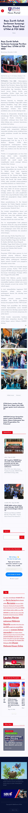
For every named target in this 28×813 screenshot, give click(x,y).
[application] (14, 662)
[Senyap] (20, 666)
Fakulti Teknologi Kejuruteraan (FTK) (10, 607)
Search (7, 531)
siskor (5, 457)
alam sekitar (5, 597)
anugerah (19, 597)
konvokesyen (16, 614)
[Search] (21, 537)
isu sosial (11, 612)
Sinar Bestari (17, 636)
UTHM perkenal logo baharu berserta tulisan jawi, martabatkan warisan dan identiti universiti (13, 741)
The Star (5, 640)
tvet (8, 640)
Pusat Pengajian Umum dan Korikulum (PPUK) (15, 634)
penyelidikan (19, 627)
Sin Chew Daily (16, 638)
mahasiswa (7, 621)
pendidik (6, 627)
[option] (14, 696)
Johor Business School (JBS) (19, 612)
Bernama (11, 603)
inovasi (19, 395)
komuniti (11, 614)
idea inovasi (11, 395)
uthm (10, 643)
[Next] (15, 713)
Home (14, 33)
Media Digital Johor (20, 624)
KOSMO (21, 614)
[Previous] (13, 713)
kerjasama (6, 614)
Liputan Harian (11, 618)
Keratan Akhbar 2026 (11, 733)
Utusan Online (17, 646)
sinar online (9, 638)
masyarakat (13, 624)
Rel (10, 502)
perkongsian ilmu (7, 629)
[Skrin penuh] (22, 666)
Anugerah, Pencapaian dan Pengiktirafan (14, 685)
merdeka (6, 502)
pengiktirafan (12, 627)
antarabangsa (12, 597)
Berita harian (11, 600)
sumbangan (21, 638)
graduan (18, 607)
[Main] (5, 666)
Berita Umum (4, 52)
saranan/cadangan (8, 636)
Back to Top (14, 810)
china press (17, 603)
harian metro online (12, 610)
